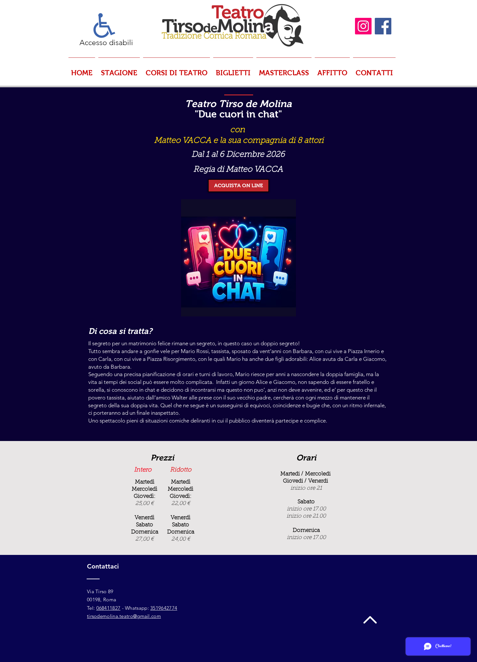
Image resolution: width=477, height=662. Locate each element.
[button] (119, 69)
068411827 (108, 608)
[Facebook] (383, 26)
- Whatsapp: (135, 608)
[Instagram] (363, 26)
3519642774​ (163, 608)
